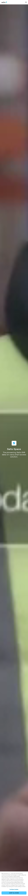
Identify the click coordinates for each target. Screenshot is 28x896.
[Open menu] (26, 2)
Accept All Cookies (14, 893)
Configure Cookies (14, 889)
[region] (14, 883)
